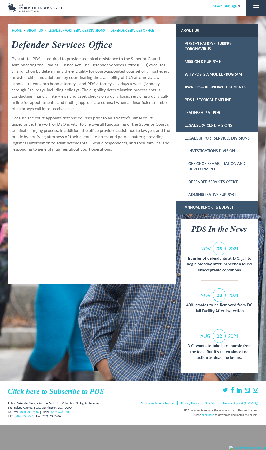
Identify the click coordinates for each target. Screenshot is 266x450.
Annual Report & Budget (209, 207)
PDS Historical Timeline (208, 99)
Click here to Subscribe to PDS (56, 391)
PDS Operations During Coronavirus (208, 46)
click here (208, 415)
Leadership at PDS (202, 112)
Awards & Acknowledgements (215, 87)
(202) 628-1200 (60, 412)
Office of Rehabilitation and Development (216, 166)
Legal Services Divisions (208, 125)
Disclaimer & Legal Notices (158, 403)
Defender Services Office (132, 30)
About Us (35, 30)
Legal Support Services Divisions (76, 30)
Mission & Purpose (203, 61)
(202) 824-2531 (24, 416)
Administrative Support (212, 194)
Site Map (210, 403)
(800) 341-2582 (29, 412)
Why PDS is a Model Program (213, 74)
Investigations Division (211, 150)
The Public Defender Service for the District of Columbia (35, 6)
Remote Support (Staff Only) (240, 403)
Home (17, 30)
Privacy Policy (190, 403)
